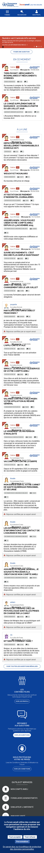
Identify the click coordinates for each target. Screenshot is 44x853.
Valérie (12, 67)
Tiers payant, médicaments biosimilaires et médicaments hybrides (20, 75)
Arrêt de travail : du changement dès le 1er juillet (21, 286)
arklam (12, 602)
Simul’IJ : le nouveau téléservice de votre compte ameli (22, 369)
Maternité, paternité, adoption (13, 112)
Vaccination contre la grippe (20, 461)
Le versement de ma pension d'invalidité (19, 432)
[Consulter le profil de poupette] (6, 308)
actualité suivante (40, 25)
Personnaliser (22, 841)
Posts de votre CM (9, 258)
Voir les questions (22, 735)
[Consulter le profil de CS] (6, 638)
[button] (22, 8)
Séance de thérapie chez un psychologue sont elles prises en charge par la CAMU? (21, 610)
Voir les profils (22, 701)
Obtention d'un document (12, 200)
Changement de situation (12, 407)
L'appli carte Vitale (14, 345)
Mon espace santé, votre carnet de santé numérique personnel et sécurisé (22, 487)
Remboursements (9, 81)
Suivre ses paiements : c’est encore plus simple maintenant (21, 253)
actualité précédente (3, 25)
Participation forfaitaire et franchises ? (19, 311)
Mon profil (36, 15)
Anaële (12, 478)
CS (11, 635)
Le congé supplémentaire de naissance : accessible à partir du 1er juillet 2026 (21, 106)
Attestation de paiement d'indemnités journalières (19, 195)
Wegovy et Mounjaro (16, 173)
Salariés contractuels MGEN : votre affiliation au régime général (21, 401)
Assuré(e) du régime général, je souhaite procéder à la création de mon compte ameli (21, 571)
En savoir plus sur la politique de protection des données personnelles (22, 848)
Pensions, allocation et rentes (13, 437)
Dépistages (7, 151)
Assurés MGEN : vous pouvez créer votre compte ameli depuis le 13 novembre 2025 (19, 222)
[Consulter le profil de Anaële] (6, 482)
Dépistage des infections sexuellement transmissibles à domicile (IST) (21, 145)
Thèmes (7, 15)
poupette (13, 304)
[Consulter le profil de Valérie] (6, 70)
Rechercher (21, 15)
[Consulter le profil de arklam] (6, 605)
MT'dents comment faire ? (18, 641)
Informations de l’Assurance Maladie (15, 228)
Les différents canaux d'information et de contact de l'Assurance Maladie (22, 530)
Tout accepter (15, 837)
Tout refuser (30, 837)
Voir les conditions (22, 769)
